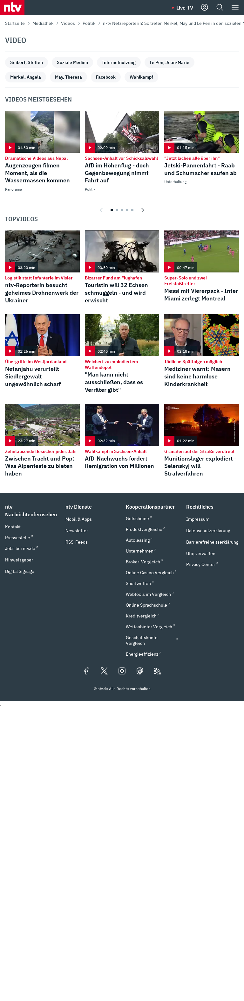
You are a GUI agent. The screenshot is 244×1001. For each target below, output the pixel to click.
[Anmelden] (204, 7)
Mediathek (42, 23)
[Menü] (235, 7)
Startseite (15, 23)
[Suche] (220, 7)
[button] (31, 510)
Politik (89, 23)
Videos (68, 23)
